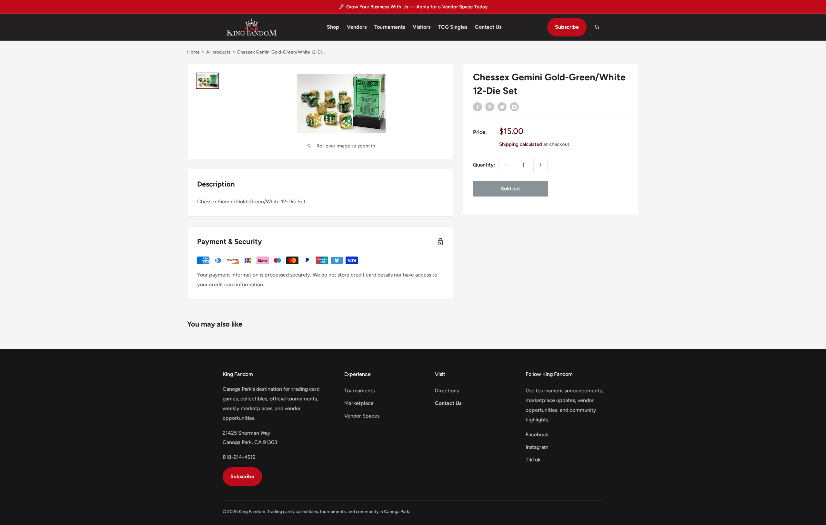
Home (193, 52)
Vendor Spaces (361, 416)
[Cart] (596, 27)
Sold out (510, 189)
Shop (333, 27)
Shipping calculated (520, 144)
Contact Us (488, 27)
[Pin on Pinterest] (489, 106)
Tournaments (389, 27)
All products (218, 52)
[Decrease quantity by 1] (506, 165)
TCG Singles (452, 27)
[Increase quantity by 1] (540, 165)
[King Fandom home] (252, 27)
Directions (447, 391)
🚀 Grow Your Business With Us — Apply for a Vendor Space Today (413, 7)
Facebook (537, 434)
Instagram (537, 447)
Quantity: (484, 165)
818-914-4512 (239, 457)
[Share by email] (514, 106)
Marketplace (359, 403)
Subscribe (567, 27)
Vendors (357, 27)
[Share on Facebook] (477, 106)
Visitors (421, 27)
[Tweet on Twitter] (502, 106)
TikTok (533, 460)
